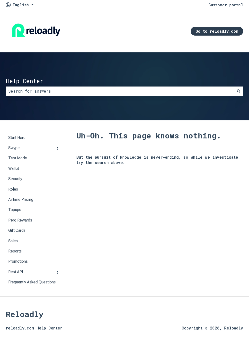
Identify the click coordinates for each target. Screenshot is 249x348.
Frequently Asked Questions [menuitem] (32, 282)
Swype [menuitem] (14, 147)
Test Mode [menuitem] (17, 158)
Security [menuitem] (15, 178)
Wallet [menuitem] (13, 168)
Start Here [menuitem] (17, 137)
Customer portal (225, 4)
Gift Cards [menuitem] (17, 230)
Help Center (24, 81)
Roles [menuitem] (13, 189)
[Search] (238, 91)
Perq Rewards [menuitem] (20, 220)
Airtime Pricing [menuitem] (20, 199)
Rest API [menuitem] (15, 272)
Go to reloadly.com (217, 31)
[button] (58, 148)
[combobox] (120, 91)
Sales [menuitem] (13, 241)
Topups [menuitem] (14, 209)
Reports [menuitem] (15, 251)
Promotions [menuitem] (18, 261)
